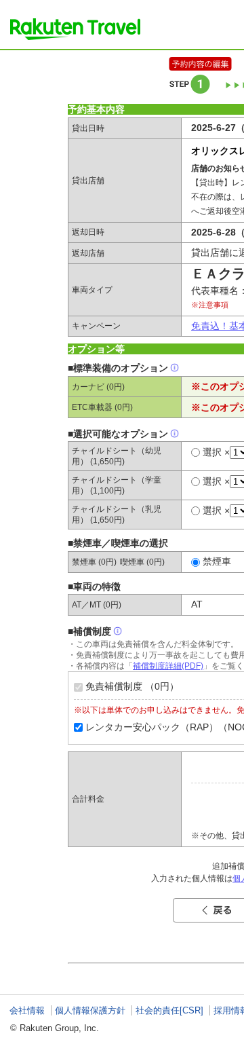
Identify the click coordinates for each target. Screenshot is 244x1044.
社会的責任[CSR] (169, 1010)
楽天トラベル (75, 29)
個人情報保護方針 (90, 1010)
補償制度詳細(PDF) (168, 666)
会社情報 (27, 1010)
